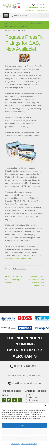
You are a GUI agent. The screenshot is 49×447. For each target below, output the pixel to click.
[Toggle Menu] (6, 15)
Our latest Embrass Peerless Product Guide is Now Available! (35, 281)
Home (10, 23)
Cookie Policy (15, 444)
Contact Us (33, 400)
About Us (33, 397)
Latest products (22, 23)
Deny (24, 432)
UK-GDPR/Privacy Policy (29, 444)
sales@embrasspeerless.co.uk (18, 258)
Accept (24, 425)
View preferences (24, 438)
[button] (45, 405)
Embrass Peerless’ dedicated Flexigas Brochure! (14, 279)
